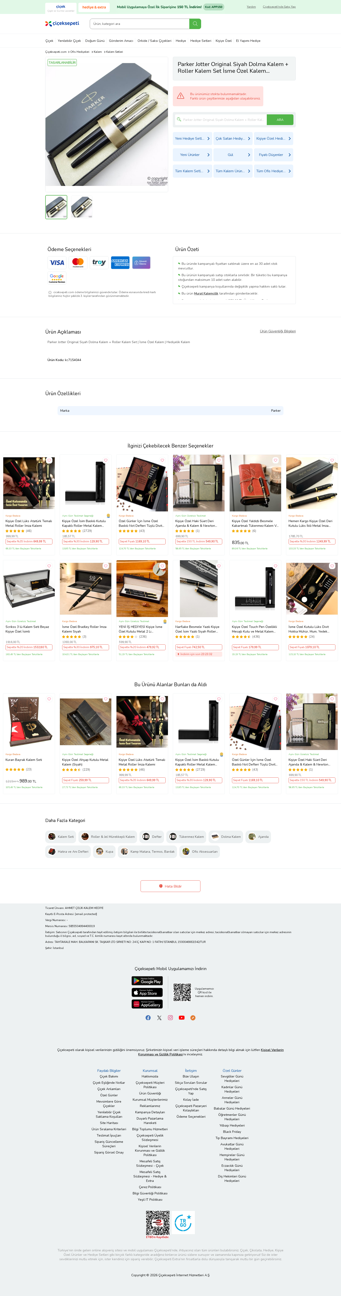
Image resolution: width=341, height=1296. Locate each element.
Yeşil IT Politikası (150, 1199)
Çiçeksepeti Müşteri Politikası (150, 1085)
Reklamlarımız (150, 1106)
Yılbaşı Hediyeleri (232, 1125)
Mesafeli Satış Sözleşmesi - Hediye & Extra (150, 1176)
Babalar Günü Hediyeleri (232, 1108)
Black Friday (232, 1132)
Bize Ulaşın (191, 1076)
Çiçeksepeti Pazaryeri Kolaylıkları (191, 1108)
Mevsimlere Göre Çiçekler (109, 1103)
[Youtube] (181, 1017)
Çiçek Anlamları (108, 1089)
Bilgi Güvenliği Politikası (150, 1193)
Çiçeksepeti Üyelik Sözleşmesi (150, 1137)
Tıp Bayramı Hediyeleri (232, 1138)
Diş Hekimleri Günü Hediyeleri (232, 1178)
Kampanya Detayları (150, 1112)
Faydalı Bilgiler (109, 1070)
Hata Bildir (173, 886)
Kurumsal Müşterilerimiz (150, 1099)
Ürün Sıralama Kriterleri (109, 1129)
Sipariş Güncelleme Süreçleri (109, 1144)
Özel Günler (109, 1095)
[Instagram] (170, 1017)
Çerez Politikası (150, 1187)
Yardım (251, 7)
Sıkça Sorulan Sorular (191, 1083)
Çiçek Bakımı (109, 1076)
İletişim (191, 1070)
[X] (159, 1017)
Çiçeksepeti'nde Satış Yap (279, 7)
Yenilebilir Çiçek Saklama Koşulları (109, 1114)
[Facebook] (148, 1017)
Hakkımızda (150, 1076)
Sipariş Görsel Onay (109, 1152)
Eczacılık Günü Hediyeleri (232, 1167)
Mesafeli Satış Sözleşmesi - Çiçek (150, 1163)
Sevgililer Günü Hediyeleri (232, 1078)
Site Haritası (109, 1123)
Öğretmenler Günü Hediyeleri (232, 1117)
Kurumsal (150, 1070)
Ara (195, 24)
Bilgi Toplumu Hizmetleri (150, 1129)
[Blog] (193, 1017)
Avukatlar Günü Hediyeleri (232, 1146)
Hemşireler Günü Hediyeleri (232, 1157)
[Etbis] (157, 1224)
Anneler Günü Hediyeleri (232, 1100)
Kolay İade (191, 1099)
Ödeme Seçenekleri (191, 1116)
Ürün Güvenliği (150, 1093)
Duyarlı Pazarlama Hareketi (150, 1120)
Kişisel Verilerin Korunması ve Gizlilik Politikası (150, 1150)
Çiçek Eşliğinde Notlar (109, 1083)
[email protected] (86, 914)
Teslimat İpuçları (109, 1135)
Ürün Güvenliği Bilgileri (278, 331)
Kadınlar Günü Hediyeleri (232, 1089)
